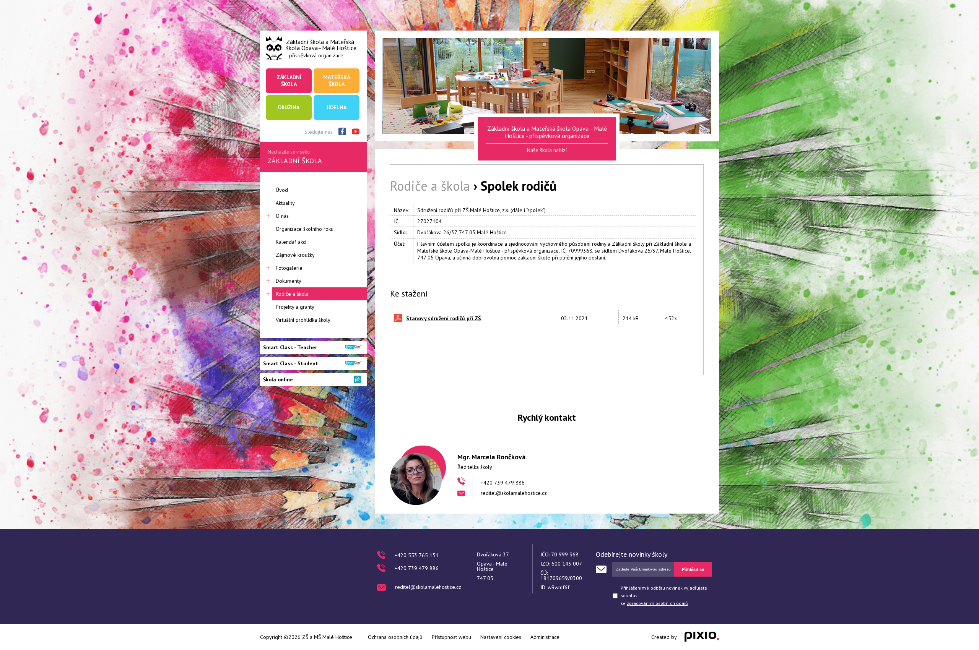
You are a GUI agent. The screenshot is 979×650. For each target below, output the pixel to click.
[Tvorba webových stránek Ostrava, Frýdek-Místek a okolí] (702, 637)
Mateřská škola (336, 81)
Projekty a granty (295, 306)
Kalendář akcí (291, 241)
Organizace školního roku (304, 228)
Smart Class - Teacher (290, 347)
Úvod (282, 189)
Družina (288, 107)
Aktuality (285, 202)
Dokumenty (288, 280)
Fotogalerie (289, 267)
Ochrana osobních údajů (395, 637)
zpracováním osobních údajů (657, 603)
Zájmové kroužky (295, 254)
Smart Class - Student (290, 363)
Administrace (544, 637)
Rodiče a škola (292, 293)
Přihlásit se (693, 569)
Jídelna (336, 107)
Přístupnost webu (451, 637)
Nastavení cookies (500, 637)
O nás (282, 215)
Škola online (278, 379)
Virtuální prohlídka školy (303, 319)
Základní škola (288, 81)
